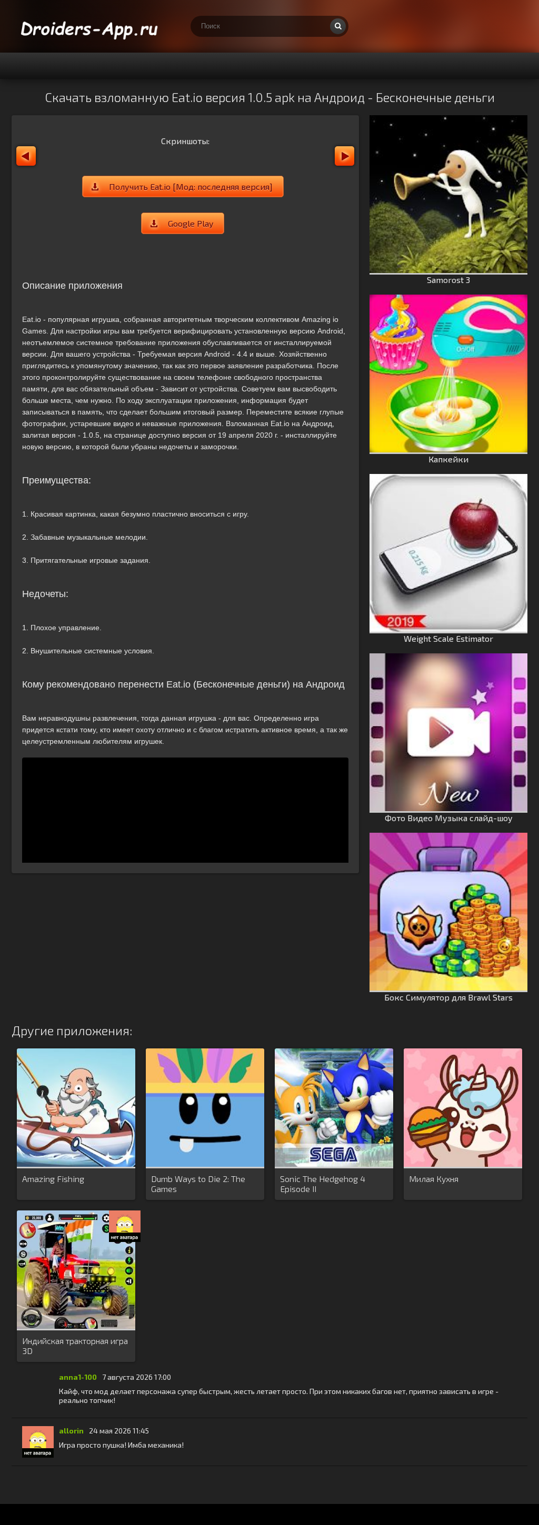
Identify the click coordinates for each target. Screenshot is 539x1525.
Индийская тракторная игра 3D (75, 1346)
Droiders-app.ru (90, 26)
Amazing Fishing (53, 1179)
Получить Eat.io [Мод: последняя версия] (191, 186)
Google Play (190, 223)
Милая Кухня (433, 1179)
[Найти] (338, 26)
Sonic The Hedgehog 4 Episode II (322, 1184)
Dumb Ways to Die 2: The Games (198, 1184)
